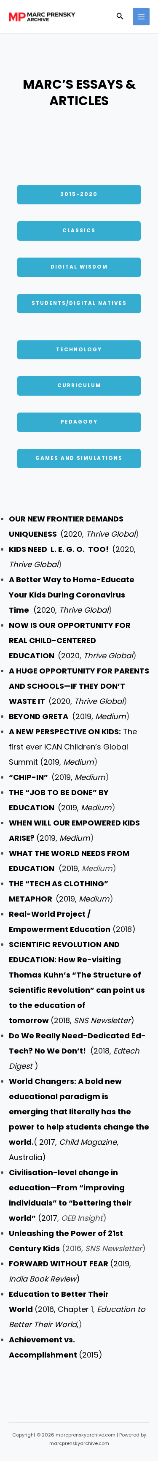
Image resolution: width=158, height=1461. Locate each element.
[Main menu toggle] (141, 16)
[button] (120, 17)
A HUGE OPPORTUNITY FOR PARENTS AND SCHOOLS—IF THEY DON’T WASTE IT (79, 685)
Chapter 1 (75, 1309)
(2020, (97, 534)
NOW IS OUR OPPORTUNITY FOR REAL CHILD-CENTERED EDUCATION (70, 640)
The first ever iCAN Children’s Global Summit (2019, (73, 746)
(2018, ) (77, 1050)
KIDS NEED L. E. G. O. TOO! (60, 549)
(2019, (67, 716)
